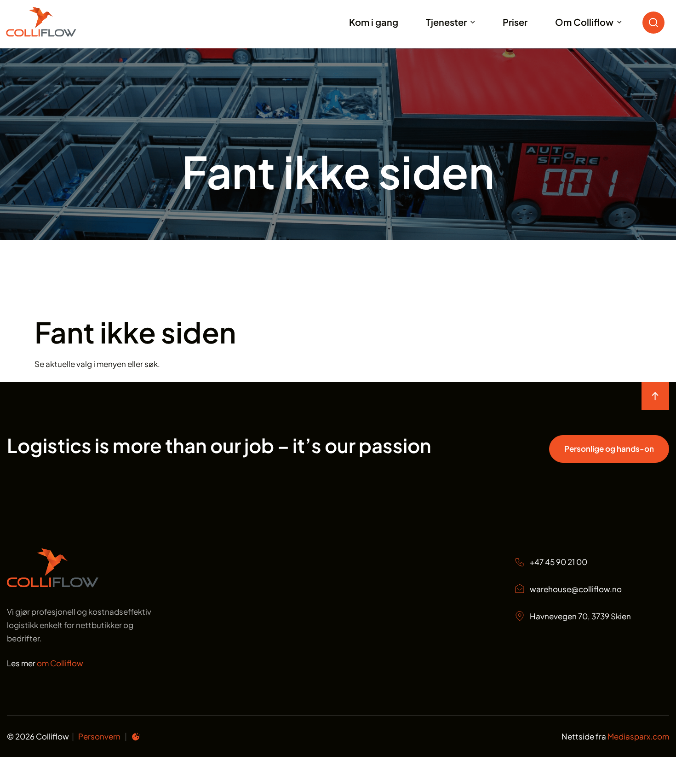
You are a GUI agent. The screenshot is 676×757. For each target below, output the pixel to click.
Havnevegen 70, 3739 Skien (580, 616)
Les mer (45, 663)
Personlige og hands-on (609, 448)
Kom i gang (373, 22)
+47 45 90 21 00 (558, 562)
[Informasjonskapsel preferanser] (135, 738)
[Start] (52, 22)
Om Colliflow (584, 22)
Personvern (99, 736)
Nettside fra (615, 736)
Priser (515, 22)
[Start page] (52, 584)
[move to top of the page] (655, 396)
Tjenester (446, 22)
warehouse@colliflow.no (576, 589)
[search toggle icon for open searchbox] (656, 22)
